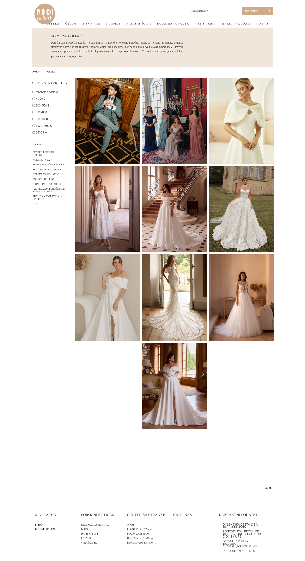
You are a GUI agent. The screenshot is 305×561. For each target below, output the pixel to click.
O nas (264, 23)
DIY (35, 204)
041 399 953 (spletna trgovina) (235, 542)
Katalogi (87, 538)
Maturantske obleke (47, 169)
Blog (84, 529)
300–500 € (42, 105)
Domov (36, 71)
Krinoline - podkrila (47, 184)
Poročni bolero (43, 179)
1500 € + (41, 132)
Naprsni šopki (138, 23)
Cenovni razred (49, 83)
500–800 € (42, 112)
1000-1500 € (44, 125)
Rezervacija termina (95, 524)
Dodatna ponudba (173, 23)
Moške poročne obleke (48, 164)
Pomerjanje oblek (73, 56)
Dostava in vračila (140, 538)
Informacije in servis (141, 542)
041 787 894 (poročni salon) (240, 546)
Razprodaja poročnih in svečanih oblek (49, 190)
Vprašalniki (89, 542)
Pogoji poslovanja (139, 529)
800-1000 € (43, 119)
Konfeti (113, 23)
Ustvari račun (45, 529)
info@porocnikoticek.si (239, 551)
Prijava (39, 524)
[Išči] (233, 11)
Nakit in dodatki (237, 23)
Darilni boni (89, 533)
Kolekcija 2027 (42, 160)
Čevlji (71, 23)
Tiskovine (91, 23)
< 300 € (40, 98)
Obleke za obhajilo (46, 174)
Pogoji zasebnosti (139, 533)
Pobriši (37, 144)
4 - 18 (268, 488)
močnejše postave (47, 91)
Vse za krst (205, 23)
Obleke (53, 23)
